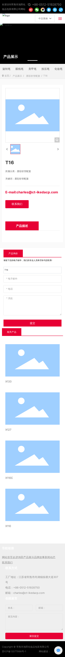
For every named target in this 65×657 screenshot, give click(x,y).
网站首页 (7, 557)
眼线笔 (20, 68)
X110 (8, 526)
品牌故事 (39, 557)
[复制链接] (61, 10)
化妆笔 (58, 68)
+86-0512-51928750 (26, 587)
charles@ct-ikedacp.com (37, 192)
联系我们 (7, 562)
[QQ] (49, 10)
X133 (8, 381)
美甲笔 (32, 68)
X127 (8, 429)
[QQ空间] (55, 10)
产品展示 (17, 75)
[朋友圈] (43, 10)
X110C (9, 477)
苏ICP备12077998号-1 (14, 651)
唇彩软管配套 (33, 75)
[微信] (37, 10)
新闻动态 (50, 557)
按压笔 (46, 68)
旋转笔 (6, 68)
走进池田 (18, 557)
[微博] (31, 10)
